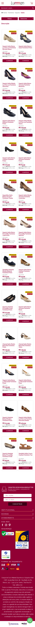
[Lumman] (17, 3)
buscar (33, 8)
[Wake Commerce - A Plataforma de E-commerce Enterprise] (24, 624)
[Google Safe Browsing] (7, 536)
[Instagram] (6, 525)
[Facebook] (2, 525)
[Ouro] (22, 540)
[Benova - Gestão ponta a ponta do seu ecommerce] (13, 624)
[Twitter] (10, 525)
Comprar (9, 60)
